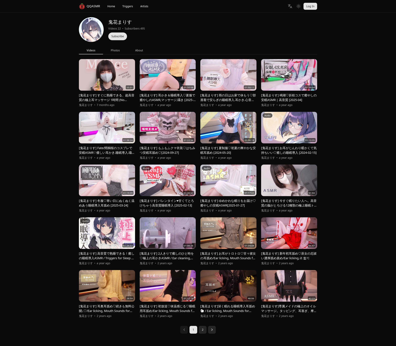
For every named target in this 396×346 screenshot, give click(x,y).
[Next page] (212, 330)
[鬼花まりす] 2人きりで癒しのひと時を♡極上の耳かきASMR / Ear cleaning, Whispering (167, 258)
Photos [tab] (115, 50)
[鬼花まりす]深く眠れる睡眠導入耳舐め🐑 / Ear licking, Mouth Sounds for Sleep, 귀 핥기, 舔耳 (227, 311)
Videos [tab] (91, 50)
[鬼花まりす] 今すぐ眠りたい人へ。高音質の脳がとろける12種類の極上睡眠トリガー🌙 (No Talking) (289, 205)
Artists (144, 6)
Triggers (127, 6)
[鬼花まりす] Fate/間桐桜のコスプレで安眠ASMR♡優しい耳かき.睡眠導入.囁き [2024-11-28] (107, 152)
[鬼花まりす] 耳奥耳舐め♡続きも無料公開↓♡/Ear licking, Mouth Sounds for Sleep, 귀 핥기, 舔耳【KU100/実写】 (106, 311)
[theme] (298, 6)
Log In (310, 6)
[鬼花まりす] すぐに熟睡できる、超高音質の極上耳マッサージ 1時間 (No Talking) (106, 100)
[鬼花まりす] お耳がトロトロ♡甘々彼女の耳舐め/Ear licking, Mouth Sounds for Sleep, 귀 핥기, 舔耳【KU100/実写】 (228, 258)
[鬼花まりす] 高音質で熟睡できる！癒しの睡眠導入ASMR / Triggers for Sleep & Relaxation (106, 258)
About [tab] (139, 50)
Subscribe (117, 36)
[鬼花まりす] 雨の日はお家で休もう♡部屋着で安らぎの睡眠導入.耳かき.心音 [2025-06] (228, 100)
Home (111, 6)
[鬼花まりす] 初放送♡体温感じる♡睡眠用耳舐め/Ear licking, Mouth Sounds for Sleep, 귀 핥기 (167, 311)
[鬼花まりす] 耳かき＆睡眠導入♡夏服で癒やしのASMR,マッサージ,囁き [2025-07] (167, 100)
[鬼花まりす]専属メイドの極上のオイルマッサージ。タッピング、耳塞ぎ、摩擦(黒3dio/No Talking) (289, 311)
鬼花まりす (86, 105)
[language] (289, 6)
